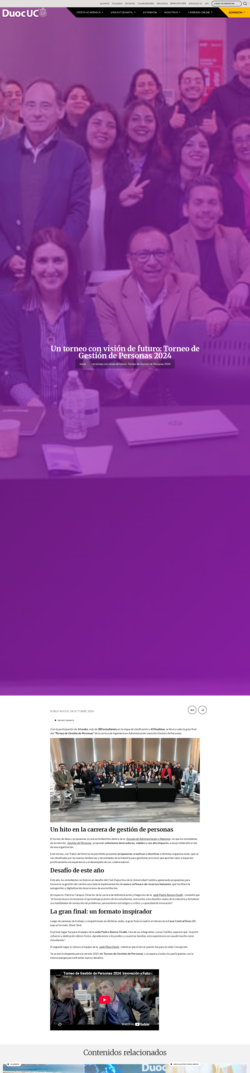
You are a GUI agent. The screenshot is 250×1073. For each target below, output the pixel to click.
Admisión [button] (236, 12)
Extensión (150, 12)
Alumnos (104, 3)
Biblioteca (162, 3)
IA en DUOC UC (195, 3)
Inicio (83, 363)
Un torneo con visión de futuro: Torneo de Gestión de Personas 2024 (130, 363)
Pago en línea (179, 3)
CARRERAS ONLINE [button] (199, 12)
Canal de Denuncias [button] (224, 3)
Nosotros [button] (171, 12)
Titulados (117, 3)
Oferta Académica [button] (88, 12)
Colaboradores (146, 3)
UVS (207, 3)
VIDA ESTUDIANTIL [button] (122, 12)
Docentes (130, 3)
